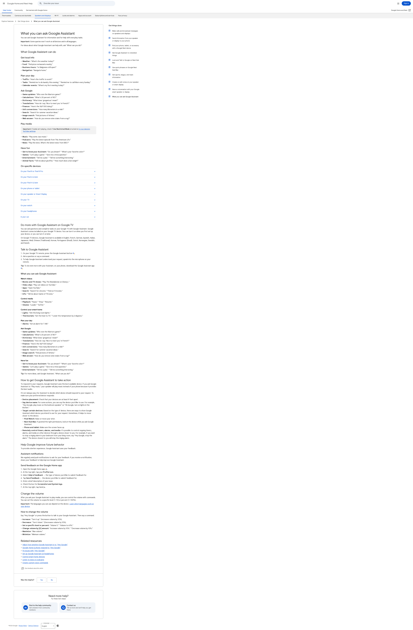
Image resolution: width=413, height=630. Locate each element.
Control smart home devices (33, 557)
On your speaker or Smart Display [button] (34, 194)
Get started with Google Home (36, 10)
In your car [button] (25, 217)
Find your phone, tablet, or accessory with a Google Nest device (125, 47)
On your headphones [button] (29, 211)
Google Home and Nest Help (20, 3)
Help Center (7, 10)
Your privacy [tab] (122, 16)
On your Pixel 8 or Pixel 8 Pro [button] (32, 171)
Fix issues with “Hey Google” (33, 551)
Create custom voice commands (35, 563)
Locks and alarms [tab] (68, 16)
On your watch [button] (26, 205)
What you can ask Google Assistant (125, 97)
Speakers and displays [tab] (43, 16)
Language (46, 623)
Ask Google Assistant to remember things (124, 54)
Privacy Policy (23, 625)
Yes (41, 580)
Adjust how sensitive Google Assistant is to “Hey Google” (45, 545)
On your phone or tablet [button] (30, 188)
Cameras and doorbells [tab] (23, 16)
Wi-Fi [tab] (57, 16)
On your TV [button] (25, 200)
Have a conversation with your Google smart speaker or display (125, 90)
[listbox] (48, 626)
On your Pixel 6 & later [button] (29, 177)
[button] (3, 3)
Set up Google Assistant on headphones (38, 554)
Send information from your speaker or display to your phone (125, 39)
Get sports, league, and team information (122, 76)
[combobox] (79, 3)
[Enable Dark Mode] (57, 625)
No (52, 580)
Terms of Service (33, 625)
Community (19, 10)
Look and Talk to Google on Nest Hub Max (125, 61)
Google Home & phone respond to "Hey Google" (41, 548)
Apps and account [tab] (84, 16)
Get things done (115, 25)
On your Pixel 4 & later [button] (29, 183)
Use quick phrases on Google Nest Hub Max (124, 69)
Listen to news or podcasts (33, 560)
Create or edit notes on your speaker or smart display (125, 83)
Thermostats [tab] (6, 16)
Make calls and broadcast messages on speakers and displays (125, 32)
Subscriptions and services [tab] (104, 16)
